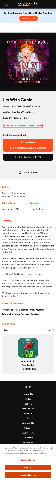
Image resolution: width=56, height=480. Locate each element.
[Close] (52, 448)
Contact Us (28, 423)
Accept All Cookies (28, 475)
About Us (28, 394)
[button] (5, 330)
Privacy (28, 428)
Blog (28, 418)
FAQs (28, 399)
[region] (28, 462)
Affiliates (28, 413)
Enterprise (28, 442)
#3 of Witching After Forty (26, 106)
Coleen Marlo (20, 118)
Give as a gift (30, 173)
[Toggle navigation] (6, 4)
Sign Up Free (28, 18)
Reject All (28, 467)
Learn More (28, 433)
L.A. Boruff (18, 112)
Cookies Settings (28, 460)
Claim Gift (28, 438)
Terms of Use (28, 409)
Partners (28, 404)
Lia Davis (29, 112)
